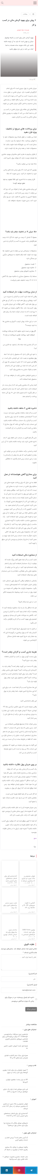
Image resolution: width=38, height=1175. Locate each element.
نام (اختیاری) (33, 973)
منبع (35, 838)
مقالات (25, 14)
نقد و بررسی (32, 1065)
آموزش (33, 1099)
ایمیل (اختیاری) (32, 984)
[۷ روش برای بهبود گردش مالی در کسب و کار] (19, 64)
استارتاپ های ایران (30, 1029)
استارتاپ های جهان (29, 1133)
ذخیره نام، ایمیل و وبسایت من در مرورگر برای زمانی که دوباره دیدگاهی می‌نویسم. (19, 999)
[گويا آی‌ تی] (19, 3)
